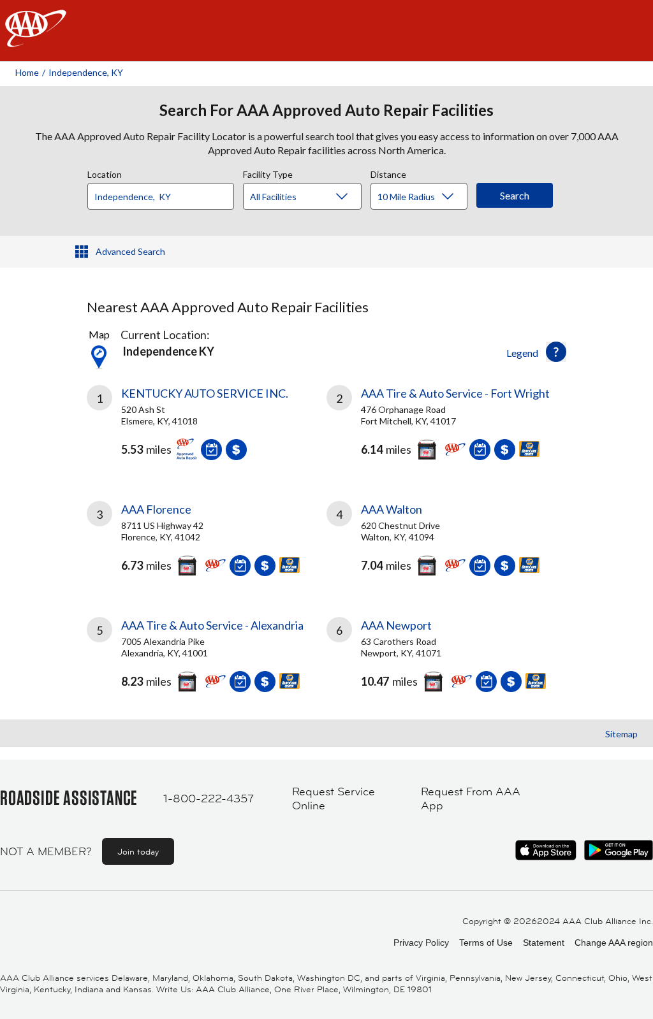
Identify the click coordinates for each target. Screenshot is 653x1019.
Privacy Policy (421, 942)
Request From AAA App (470, 799)
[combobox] (165, 193)
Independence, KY (85, 72)
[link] (206, 427)
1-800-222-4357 (208, 798)
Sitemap (621, 733)
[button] (556, 352)
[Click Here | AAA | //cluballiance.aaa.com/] (35, 39)
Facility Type (268, 173)
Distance (388, 173)
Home (27, 72)
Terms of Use (486, 942)
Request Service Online (333, 799)
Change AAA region (614, 942)
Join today (138, 851)
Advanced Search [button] (130, 251)
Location (104, 173)
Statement (543, 942)
